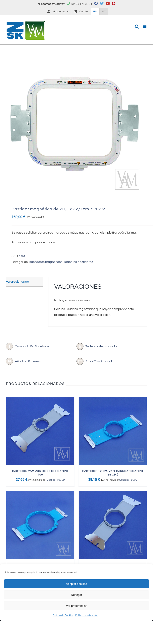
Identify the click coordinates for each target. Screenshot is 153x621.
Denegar (76, 594)
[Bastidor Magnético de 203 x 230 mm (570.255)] (76, 126)
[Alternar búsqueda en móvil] (137, 26)
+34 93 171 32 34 (81, 4)
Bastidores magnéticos (45, 261)
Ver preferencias (76, 605)
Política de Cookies (63, 615)
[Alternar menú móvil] (145, 26)
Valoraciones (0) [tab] (17, 281)
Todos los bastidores (78, 261)
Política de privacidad (86, 615)
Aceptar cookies (76, 583)
